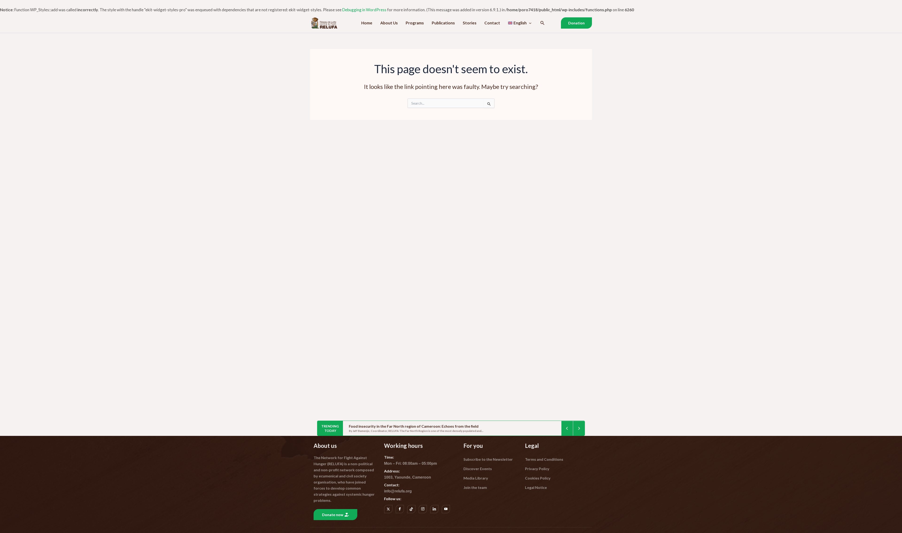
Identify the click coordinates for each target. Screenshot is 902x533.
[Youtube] (446, 509)
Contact (492, 22)
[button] (529, 23)
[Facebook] (400, 509)
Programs (415, 22)
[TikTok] (411, 509)
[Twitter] (388, 509)
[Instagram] (423, 509)
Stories (469, 22)
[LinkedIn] (434, 509)
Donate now (332, 514)
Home (366, 22)
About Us (389, 22)
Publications (443, 22)
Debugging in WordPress (364, 9)
